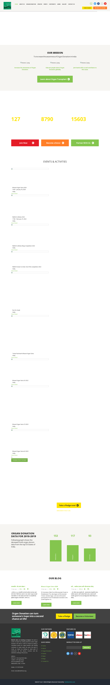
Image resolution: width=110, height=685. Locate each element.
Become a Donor (53, 143)
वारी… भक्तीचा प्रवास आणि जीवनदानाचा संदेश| (82, 586)
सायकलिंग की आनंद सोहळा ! (18, 586)
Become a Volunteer (100, 8)
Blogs (44, 658)
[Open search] (91, 3)
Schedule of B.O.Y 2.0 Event (19, 460)
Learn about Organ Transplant (53, 79)
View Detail (14, 193)
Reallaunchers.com (70, 682)
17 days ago (73, 589)
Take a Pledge (87, 8)
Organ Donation (47, 651)
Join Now (23, 143)
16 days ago (44, 589)
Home (44, 646)
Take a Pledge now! (67, 505)
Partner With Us (83, 143)
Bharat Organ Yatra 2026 (49, 586)
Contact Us (45, 661)
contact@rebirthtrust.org (20, 671)
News (43, 656)
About (44, 648)
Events (44, 653)
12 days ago (14, 589)
